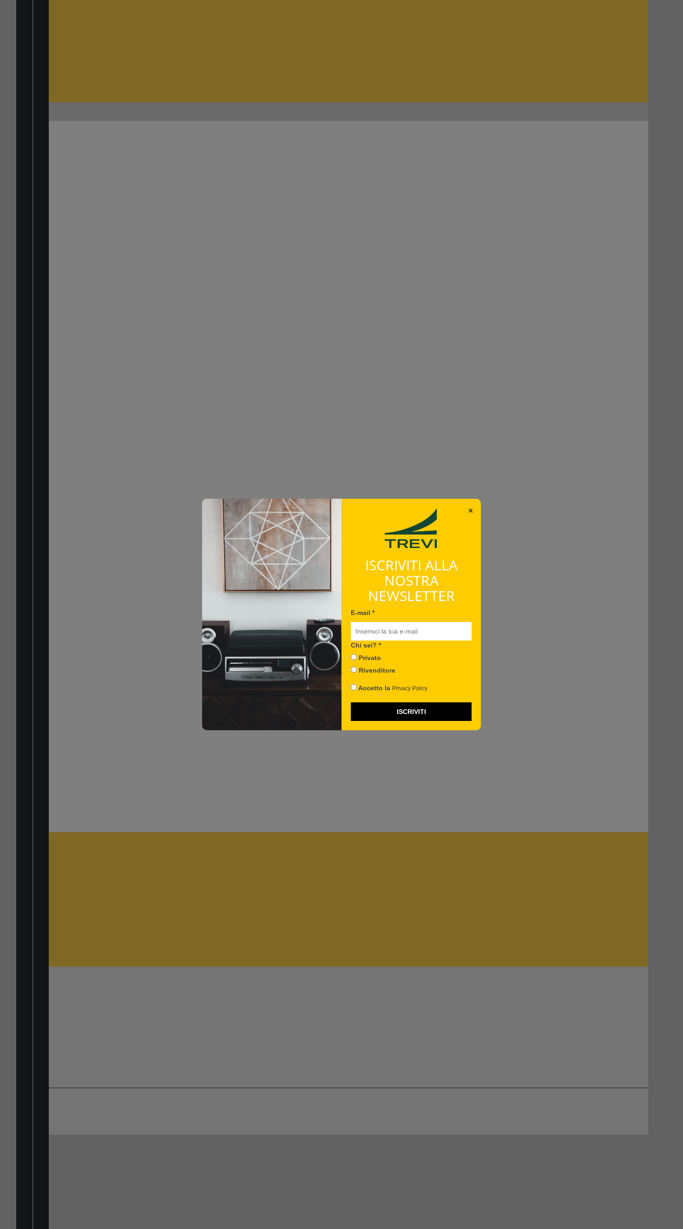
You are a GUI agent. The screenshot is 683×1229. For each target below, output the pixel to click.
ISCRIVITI (411, 711)
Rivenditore (376, 670)
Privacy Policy (409, 688)
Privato (369, 657)
